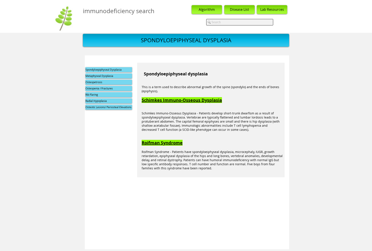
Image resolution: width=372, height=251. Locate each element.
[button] (186, 40)
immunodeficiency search (118, 11)
